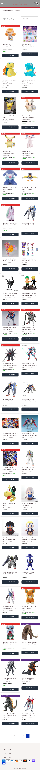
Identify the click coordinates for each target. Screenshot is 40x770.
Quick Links (6, 749)
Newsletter (6, 757)
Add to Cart (10, 55)
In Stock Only (9, 19)
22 (23, 735)
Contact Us (6, 753)
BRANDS (5, 745)
